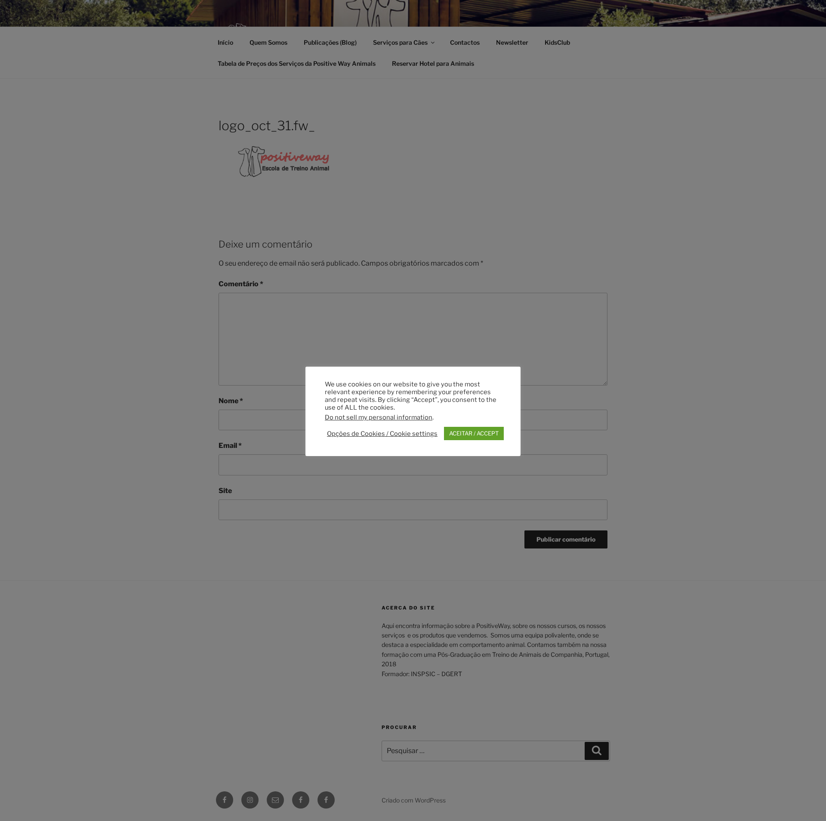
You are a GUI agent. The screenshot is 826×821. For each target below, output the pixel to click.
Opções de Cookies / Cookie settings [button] (382, 434)
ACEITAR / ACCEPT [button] (474, 433)
